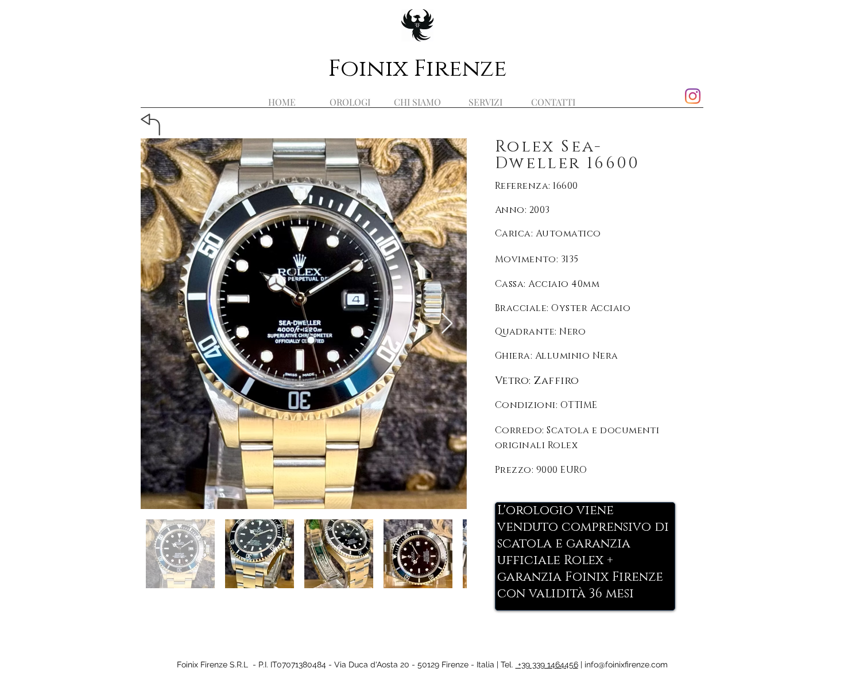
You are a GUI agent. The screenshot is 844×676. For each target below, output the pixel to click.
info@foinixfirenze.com (626, 664)
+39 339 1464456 (547, 664)
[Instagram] (692, 96)
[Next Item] (447, 324)
